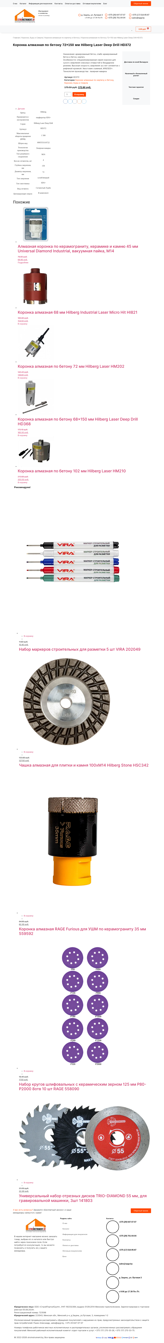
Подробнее (23, 262)
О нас (15, 4)
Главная (16, 38)
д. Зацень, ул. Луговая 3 (92, 15)
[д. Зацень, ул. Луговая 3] (79, 15)
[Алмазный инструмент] (25, 16)
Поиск (75, 29)
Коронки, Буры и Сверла (32, 38)
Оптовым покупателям (92, 4)
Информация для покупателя (40, 4)
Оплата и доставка (72, 4)
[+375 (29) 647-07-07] (106, 15)
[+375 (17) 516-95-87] (130, 15)
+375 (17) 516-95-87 (140, 15)
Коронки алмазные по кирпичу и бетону (62, 38)
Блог (105, 4)
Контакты (59, 4)
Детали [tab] (21, 108)
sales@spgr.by (138, 18)
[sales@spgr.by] (130, 18)
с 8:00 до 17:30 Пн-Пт (94, 18)
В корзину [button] (22, 324)
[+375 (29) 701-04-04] (106, 18)
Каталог (23, 4)
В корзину (79, 94)
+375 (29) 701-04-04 (116, 18)
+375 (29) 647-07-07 (116, 15)
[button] (87, 94)
